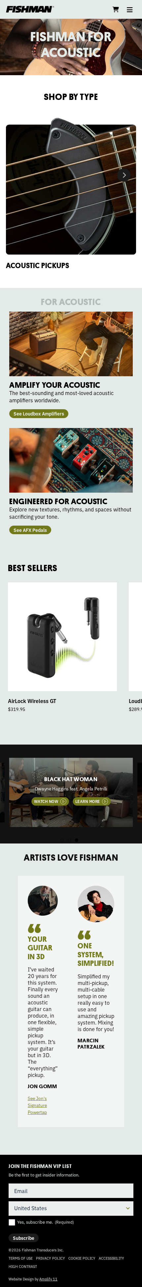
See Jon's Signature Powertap (37, 1105)
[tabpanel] (71, 792)
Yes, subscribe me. (45, 1222)
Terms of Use (21, 1258)
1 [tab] (62, 840)
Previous (3, 798)
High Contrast (23, 1266)
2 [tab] (69, 840)
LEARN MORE (87, 801)
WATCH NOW (46, 801)
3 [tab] (76, 840)
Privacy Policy (50, 1258)
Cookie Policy (81, 1258)
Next (123, 175)
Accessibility (111, 1258)
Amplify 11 (48, 1278)
